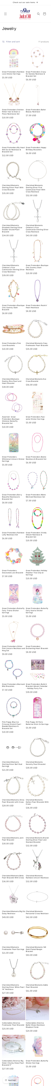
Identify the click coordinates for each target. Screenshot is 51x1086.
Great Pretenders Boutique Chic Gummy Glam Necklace (37, 267)
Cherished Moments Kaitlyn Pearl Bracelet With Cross (37, 802)
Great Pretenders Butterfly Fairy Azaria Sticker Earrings (37, 610)
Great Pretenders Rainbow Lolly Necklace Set (13, 534)
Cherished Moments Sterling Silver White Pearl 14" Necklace (13, 987)
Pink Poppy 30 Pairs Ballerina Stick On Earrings (37, 723)
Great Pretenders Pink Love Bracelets (11, 344)
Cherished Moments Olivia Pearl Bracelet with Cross (13, 801)
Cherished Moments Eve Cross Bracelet (36, 380)
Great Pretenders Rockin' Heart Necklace (36, 306)
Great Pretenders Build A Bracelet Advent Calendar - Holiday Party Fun (37, 686)
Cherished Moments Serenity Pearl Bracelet (36, 763)
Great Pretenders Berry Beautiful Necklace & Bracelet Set (12, 497)
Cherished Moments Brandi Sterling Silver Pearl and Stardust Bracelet (37, 840)
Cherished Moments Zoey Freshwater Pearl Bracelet (37, 344)
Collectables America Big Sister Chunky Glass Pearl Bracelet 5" (13, 1063)
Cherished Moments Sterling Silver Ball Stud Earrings (12, 764)
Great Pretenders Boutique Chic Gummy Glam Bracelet (13, 307)
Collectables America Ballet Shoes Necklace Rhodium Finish (35, 1025)
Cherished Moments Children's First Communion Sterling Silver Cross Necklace (37, 228)
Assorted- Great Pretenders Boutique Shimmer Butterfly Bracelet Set (10, 420)
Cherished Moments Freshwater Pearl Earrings (13, 948)
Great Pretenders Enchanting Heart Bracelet (37, 647)
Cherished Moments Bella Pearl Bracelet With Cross (13, 877)
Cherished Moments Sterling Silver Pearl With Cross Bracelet (13, 187)
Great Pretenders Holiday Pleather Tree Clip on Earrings (36, 572)
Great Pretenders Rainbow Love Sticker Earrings (13, 73)
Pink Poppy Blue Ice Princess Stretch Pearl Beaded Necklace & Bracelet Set (11, 725)
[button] (5, 14)
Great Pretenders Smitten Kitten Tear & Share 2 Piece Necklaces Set (13, 112)
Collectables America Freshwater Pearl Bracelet (13, 1024)
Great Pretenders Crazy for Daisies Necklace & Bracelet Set (36, 74)
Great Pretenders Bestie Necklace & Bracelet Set (36, 458)
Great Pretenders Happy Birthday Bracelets (36, 148)
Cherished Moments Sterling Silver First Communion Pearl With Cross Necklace (35, 188)
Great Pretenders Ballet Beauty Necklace (36, 111)
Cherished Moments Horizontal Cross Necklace (37, 912)
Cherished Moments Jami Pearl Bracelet (13, 839)
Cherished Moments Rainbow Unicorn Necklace (37, 877)
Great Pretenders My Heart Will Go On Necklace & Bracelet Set (13, 149)
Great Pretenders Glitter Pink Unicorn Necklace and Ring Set (13, 648)
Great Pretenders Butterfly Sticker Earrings (37, 1062)
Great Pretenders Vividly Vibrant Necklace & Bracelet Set (36, 535)
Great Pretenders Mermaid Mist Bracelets (13, 685)
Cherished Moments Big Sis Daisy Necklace (13, 912)
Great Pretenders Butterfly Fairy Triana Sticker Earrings (13, 610)
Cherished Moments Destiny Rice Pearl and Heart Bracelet (11, 381)
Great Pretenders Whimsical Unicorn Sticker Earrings (13, 459)
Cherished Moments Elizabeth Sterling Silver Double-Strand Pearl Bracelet (12, 228)
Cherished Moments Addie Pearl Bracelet (37, 986)
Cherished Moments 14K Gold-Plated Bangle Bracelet (36, 949)
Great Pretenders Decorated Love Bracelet (12, 571)
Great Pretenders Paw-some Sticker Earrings (36, 418)
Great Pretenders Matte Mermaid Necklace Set (36, 496)
